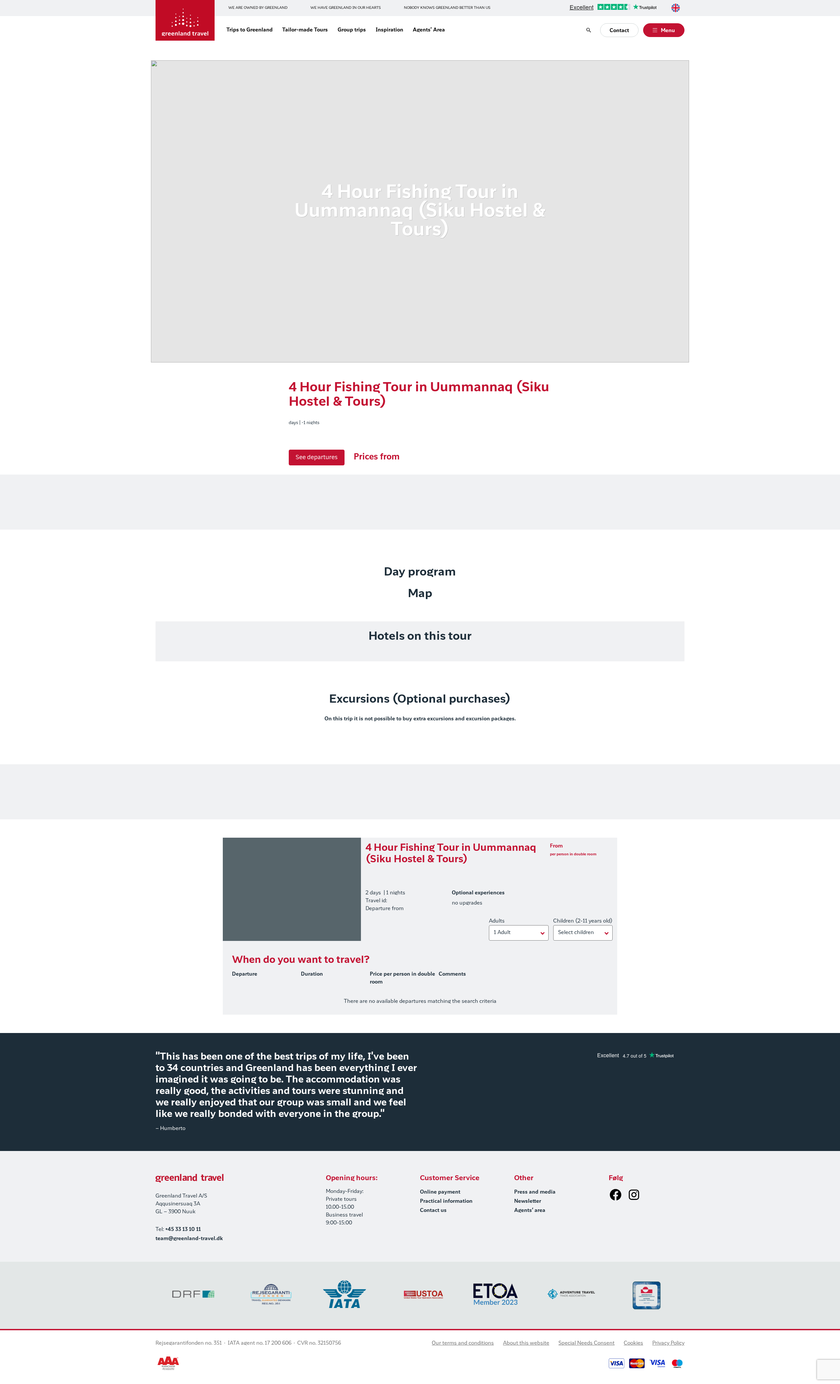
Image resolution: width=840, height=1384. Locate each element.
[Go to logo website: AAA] (168, 1363)
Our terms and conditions (463, 1343)
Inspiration (389, 30)
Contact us (433, 1210)
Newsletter (527, 1201)
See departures (317, 457)
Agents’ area (529, 1210)
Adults (497, 921)
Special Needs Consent (586, 1343)
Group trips (352, 30)
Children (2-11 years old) (583, 921)
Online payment (440, 1192)
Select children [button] (576, 932)
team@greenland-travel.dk (189, 1239)
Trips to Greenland (249, 30)
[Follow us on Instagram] (634, 1194)
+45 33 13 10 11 (183, 1229)
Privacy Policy (668, 1343)
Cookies (633, 1343)
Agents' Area (429, 30)
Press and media (535, 1192)
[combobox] (675, 8)
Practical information (446, 1201)
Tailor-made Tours (305, 30)
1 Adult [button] (502, 932)
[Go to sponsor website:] (193, 1294)
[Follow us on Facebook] (615, 1194)
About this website (526, 1343)
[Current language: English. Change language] (675, 8)
